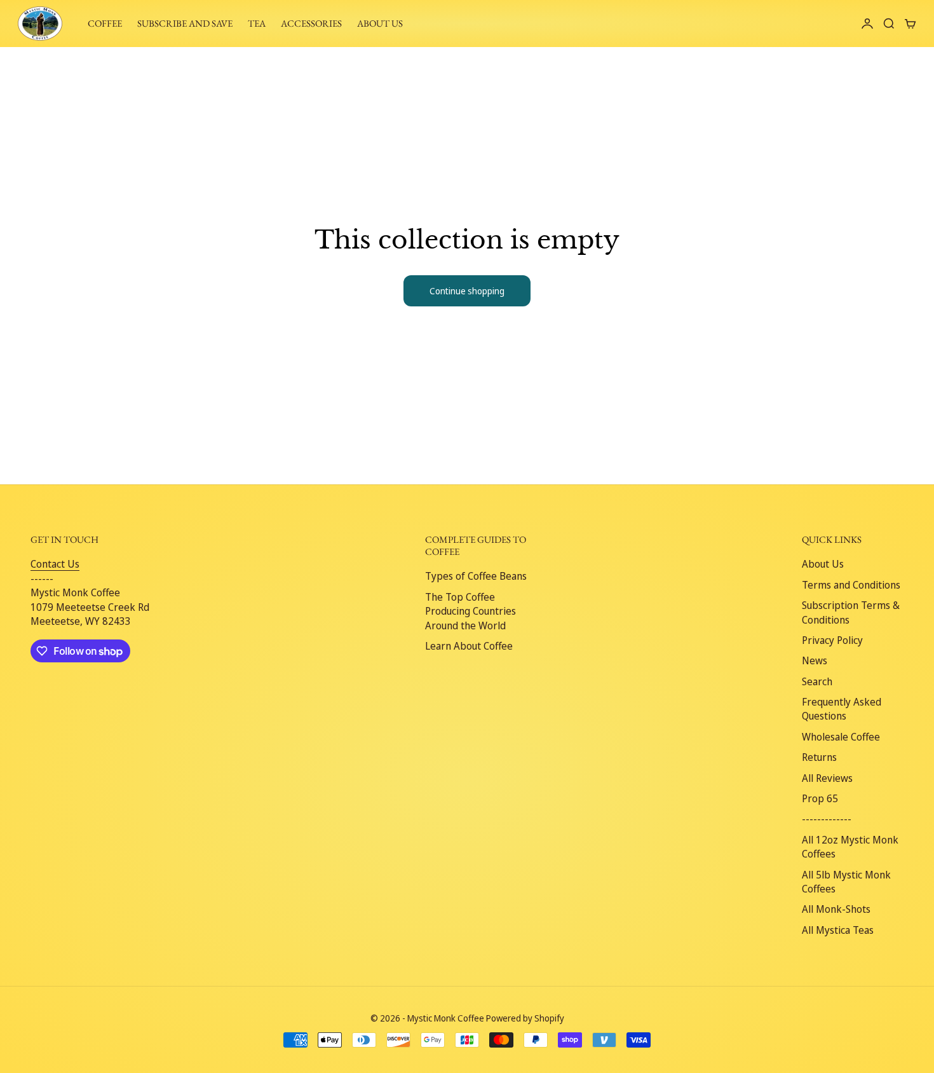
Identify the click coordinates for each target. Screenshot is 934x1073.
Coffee (105, 23)
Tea (257, 23)
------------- (826, 819)
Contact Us (54, 564)
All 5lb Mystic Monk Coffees (846, 882)
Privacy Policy (832, 640)
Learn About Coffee (469, 646)
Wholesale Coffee (841, 737)
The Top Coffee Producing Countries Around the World (470, 611)
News (814, 660)
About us (380, 23)
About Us (823, 564)
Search (817, 681)
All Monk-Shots (836, 909)
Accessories (311, 23)
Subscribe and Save (185, 23)
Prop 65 (820, 798)
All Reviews (827, 778)
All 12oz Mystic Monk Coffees (850, 847)
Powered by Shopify (525, 1018)
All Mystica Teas (838, 930)
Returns (819, 757)
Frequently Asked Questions (841, 709)
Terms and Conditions (851, 585)
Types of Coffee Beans (476, 576)
